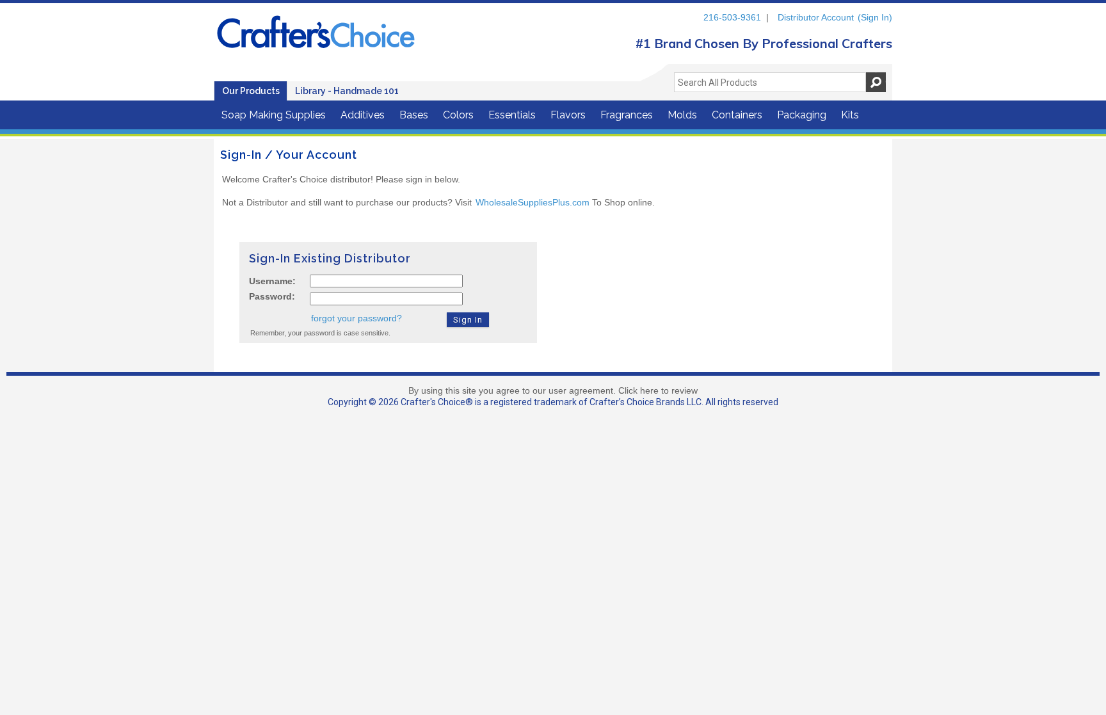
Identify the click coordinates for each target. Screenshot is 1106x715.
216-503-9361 (732, 17)
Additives (363, 115)
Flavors (568, 115)
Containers (737, 115)
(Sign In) (875, 17)
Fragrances (626, 115)
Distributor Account (816, 17)
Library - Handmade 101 (347, 91)
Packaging (801, 115)
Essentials (512, 115)
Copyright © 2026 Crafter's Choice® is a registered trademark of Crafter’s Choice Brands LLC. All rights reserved (553, 402)
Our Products (251, 91)
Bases (413, 115)
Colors (458, 115)
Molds (682, 115)
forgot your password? (356, 318)
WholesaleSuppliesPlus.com (532, 202)
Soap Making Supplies (273, 115)
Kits (850, 115)
